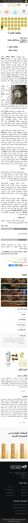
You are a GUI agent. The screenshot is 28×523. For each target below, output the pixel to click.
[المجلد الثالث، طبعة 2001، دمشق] (22, 451)
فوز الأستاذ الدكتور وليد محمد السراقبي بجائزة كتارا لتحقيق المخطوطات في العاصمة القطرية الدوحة (12, 1)
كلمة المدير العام (9, 489)
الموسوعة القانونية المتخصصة (19, 507)
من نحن (24, 486)
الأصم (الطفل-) (21, 329)
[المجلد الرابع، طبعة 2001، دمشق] (13, 451)
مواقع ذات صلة (9, 492)
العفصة (24, 396)
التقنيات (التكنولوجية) (21, 312)
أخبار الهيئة (23, 489)
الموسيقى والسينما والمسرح (17, 257)
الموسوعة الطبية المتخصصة (19, 504)
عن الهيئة (10, 486)
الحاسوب (23, 314)
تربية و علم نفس (22, 327)
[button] (26, 440)
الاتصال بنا (23, 495)
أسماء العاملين (9, 495)
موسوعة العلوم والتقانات (20, 513)
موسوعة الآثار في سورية (20, 510)
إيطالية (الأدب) (21, 319)
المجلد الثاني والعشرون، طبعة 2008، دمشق (14, 260)
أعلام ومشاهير (21, 259)
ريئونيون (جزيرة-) (21, 324)
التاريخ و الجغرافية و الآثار (20, 322)
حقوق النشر (23, 492)
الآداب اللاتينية (23, 317)
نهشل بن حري (22, 375)
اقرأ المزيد (23, 391)
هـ (15, 28)
